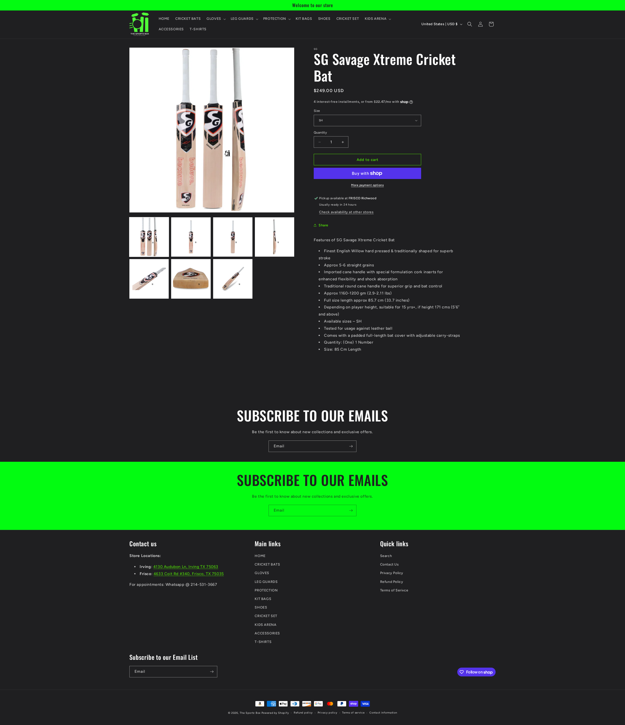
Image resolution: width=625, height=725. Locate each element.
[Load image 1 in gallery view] (149, 237)
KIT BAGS (263, 599)
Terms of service (353, 712)
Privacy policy (327, 712)
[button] (216, 19)
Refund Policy (391, 582)
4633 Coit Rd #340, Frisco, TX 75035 (189, 573)
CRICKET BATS (267, 564)
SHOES (261, 607)
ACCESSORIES (267, 633)
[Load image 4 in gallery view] (274, 237)
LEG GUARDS (266, 582)
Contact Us (389, 564)
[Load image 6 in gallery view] (190, 278)
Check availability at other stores (346, 212)
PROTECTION (266, 590)
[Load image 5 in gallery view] (149, 278)
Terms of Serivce (394, 590)
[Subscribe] (350, 446)
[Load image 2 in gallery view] (190, 237)
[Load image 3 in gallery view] (232, 237)
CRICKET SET (266, 616)
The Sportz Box (250, 712)
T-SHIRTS (263, 642)
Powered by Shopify (275, 712)
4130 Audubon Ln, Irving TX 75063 (185, 566)
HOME (260, 556)
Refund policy (303, 712)
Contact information (383, 712)
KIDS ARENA (265, 625)
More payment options (367, 185)
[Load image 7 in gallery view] (232, 278)
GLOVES (262, 573)
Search (386, 556)
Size (317, 111)
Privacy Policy (391, 573)
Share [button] (323, 225)
